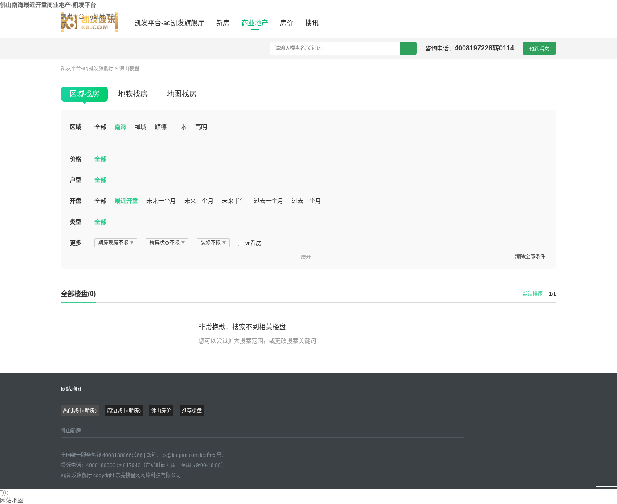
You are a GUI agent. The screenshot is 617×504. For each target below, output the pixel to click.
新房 (223, 22)
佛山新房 (71, 431)
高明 (201, 126)
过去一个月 (268, 200)
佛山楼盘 (129, 68)
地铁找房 (133, 94)
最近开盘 (126, 200)
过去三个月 (306, 200)
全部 (100, 126)
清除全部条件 (530, 257)
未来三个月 (199, 200)
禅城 (140, 126)
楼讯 (312, 22)
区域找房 (84, 94)
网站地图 (71, 389)
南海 (120, 126)
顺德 (161, 126)
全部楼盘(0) (78, 293)
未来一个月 (161, 200)
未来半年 (234, 200)
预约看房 (539, 49)
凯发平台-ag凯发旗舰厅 (89, 20)
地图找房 (182, 94)
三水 (181, 126)
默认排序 (533, 294)
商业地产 (254, 22)
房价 (286, 22)
